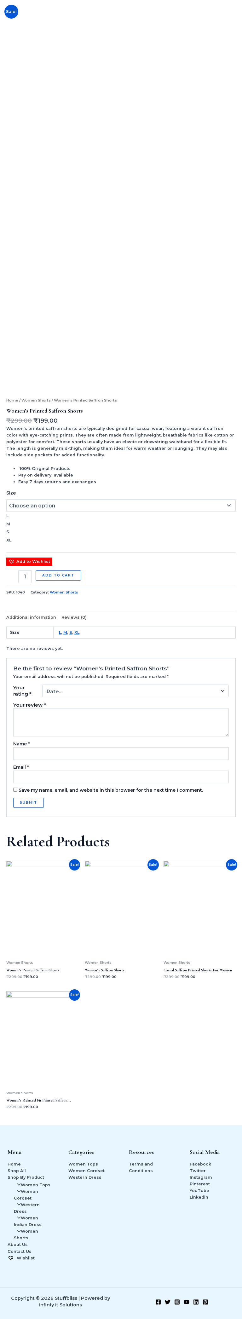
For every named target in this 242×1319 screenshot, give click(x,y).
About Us (18, 1244)
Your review (29, 705)
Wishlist (25, 1258)
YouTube (199, 1190)
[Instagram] (177, 1302)
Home (12, 400)
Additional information (31, 617)
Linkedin (199, 1197)
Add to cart (58, 575)
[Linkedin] (196, 1302)
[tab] (31, 617)
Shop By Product (26, 1177)
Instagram (201, 1177)
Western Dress (84, 1177)
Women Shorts (36, 400)
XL (76, 632)
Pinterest (200, 1184)
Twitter (198, 1170)
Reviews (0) (74, 617)
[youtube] (186, 1302)
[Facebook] (158, 1302)
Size (11, 493)
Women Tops (35, 1185)
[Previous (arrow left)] (11, 659)
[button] (29, 562)
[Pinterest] (205, 1302)
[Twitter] (167, 1302)
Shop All (17, 1170)
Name (21, 744)
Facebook (200, 1164)
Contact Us (20, 1251)
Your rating (22, 691)
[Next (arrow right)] (231, 659)
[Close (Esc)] (235, 7)
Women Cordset (86, 1170)
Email (21, 767)
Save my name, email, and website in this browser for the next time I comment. (111, 790)
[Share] (221, 7)
